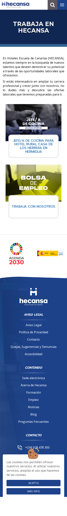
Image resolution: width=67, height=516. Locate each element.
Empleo (33, 400)
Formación (33, 392)
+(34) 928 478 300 (37, 447)
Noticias (33, 407)
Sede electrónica (33, 378)
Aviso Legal (34, 325)
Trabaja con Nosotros (33, 207)
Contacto (33, 339)
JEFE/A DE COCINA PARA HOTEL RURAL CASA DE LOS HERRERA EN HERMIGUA (33, 146)
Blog (33, 414)
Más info (33, 491)
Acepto (33, 483)
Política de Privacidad (33, 332)
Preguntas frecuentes (33, 422)
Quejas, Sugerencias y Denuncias (34, 347)
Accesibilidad (33, 354)
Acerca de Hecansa (34, 385)
